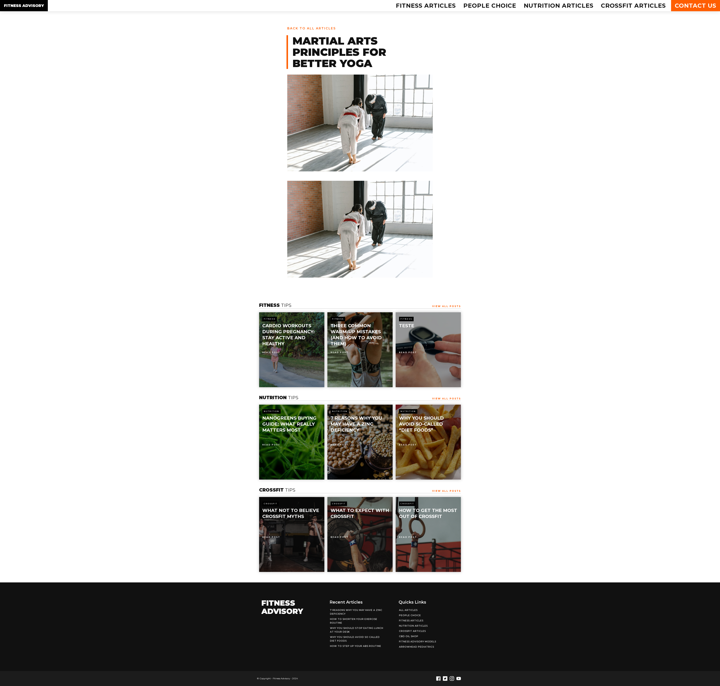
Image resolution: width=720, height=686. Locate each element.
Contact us (695, 5)
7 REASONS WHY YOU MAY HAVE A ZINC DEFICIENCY (356, 612)
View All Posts (446, 306)
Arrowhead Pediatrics (416, 646)
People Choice (489, 5)
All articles (408, 610)
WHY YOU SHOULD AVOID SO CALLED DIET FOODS (355, 639)
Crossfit (270, 503)
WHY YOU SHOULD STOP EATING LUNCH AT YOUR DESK (356, 630)
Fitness (269, 319)
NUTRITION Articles (558, 5)
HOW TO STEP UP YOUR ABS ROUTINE (355, 646)
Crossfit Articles (633, 5)
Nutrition (271, 411)
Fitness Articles (426, 5)
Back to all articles (311, 28)
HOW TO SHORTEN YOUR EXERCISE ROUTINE (353, 621)
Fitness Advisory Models (417, 641)
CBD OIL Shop (408, 636)
